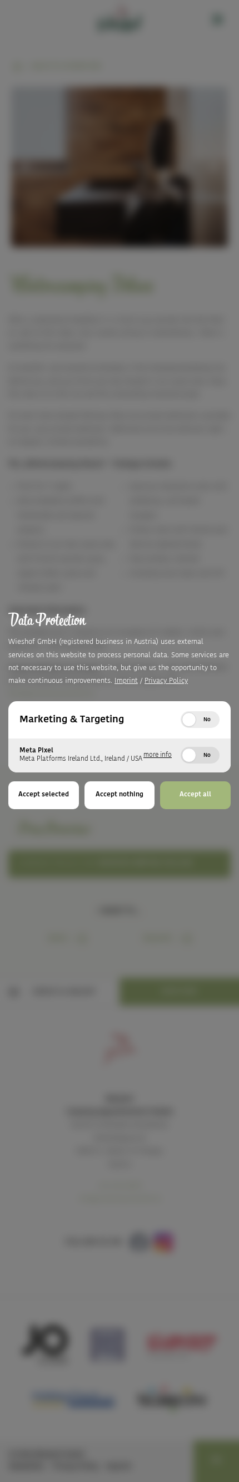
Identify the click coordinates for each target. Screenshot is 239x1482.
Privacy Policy (166, 681)
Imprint (126, 681)
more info (157, 755)
